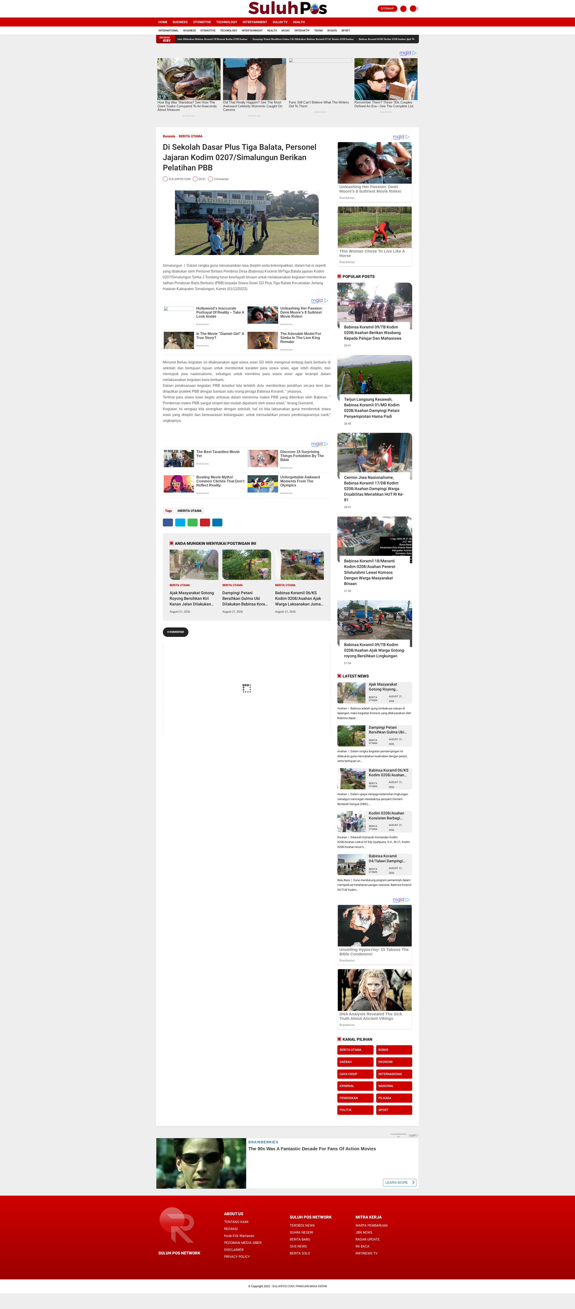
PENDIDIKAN (349, 1098)
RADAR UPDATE (368, 1239)
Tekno (318, 30)
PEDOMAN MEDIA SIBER (242, 1243)
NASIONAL (386, 1086)
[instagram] (169, 8)
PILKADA (384, 1098)
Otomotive (202, 22)
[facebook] (157, 8)
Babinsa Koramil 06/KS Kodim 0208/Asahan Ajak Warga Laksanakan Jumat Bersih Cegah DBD (349, 39)
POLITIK (346, 1110)
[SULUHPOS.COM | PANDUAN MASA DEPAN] (287, 14)
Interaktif (302, 30)
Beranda (169, 136)
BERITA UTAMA (190, 136)
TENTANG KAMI (236, 1222)
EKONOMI (385, 1062)
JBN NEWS (364, 1232)
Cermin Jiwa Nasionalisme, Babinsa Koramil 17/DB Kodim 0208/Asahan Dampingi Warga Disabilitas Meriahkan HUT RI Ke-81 (374, 488)
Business (180, 22)
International (168, 30)
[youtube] (175, 8)
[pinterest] (205, 522)
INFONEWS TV (367, 1253)
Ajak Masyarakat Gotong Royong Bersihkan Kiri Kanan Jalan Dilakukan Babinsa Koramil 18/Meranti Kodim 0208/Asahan (192, 598)
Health (299, 22)
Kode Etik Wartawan (239, 1236)
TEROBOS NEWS (302, 1225)
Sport (345, 30)
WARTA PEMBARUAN (372, 1225)
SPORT (383, 1110)
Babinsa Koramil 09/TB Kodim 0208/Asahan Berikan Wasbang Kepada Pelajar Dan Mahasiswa (372, 333)
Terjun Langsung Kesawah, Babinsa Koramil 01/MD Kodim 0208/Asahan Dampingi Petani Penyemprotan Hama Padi (372, 408)
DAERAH (346, 1062)
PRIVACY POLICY (237, 1257)
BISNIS (383, 1050)
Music (285, 30)
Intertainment (255, 22)
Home (162, 22)
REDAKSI (231, 1229)
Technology (226, 22)
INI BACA (362, 1246)
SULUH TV (280, 22)
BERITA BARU (300, 1239)
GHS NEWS (298, 1246)
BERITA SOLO (300, 1253)
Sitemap (387, 8)
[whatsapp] (193, 522)
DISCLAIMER (233, 1250)
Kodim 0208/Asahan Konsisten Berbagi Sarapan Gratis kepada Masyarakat (388, 816)
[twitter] (163, 8)
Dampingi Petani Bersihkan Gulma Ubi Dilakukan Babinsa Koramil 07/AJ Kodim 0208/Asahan (242, 39)
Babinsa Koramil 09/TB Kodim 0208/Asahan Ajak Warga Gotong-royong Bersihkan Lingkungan (374, 650)
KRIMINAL (347, 1086)
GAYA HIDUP (348, 1074)
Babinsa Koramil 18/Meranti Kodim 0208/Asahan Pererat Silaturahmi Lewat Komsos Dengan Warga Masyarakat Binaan (369, 572)
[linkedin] (217, 522)
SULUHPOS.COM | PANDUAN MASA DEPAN (299, 1286)
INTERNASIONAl (390, 1074)
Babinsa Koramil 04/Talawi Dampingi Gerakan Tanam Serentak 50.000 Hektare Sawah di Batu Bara (388, 858)
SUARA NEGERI (301, 1232)
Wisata (332, 30)
